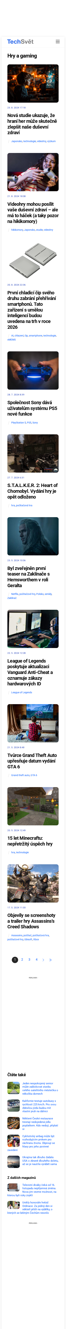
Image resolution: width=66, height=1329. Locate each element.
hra (13, 505)
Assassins (16, 935)
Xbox (36, 939)
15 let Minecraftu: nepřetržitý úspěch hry (29, 841)
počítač (27, 935)
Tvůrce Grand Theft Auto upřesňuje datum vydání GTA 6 (32, 761)
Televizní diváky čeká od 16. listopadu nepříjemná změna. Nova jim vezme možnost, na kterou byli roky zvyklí (31, 1190)
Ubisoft (28, 939)
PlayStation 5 (18, 422)
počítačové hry (27, 594)
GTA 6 (34, 775)
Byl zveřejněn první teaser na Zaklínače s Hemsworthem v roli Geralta (28, 577)
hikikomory (17, 229)
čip (26, 335)
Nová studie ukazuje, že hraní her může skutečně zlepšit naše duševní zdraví (32, 124)
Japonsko (16, 141)
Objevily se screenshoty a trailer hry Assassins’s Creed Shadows (31, 921)
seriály (48, 594)
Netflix (14, 594)
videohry (41, 141)
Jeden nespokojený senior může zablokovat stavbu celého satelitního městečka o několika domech (40, 1088)
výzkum (51, 141)
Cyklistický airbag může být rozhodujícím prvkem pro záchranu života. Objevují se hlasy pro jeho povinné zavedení (31, 1143)
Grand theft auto (20, 775)
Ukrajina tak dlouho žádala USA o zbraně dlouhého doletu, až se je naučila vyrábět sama (40, 1161)
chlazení (19, 335)
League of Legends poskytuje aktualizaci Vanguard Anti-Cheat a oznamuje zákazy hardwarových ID (30, 672)
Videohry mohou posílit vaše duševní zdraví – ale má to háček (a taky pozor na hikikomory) (33, 212)
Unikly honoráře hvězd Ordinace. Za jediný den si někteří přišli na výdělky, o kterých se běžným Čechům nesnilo (29, 1207)
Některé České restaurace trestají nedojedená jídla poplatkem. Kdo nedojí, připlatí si (40, 1123)
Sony (35, 422)
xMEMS (11, 339)
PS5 (29, 422)
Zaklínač (12, 598)
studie (39, 229)
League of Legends (21, 692)
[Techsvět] (20, 41)
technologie (29, 141)
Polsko (40, 594)
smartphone (35, 335)
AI (12, 335)
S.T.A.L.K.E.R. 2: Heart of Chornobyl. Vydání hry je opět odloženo (32, 491)
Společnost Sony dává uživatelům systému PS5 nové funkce (32, 408)
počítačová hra (24, 505)
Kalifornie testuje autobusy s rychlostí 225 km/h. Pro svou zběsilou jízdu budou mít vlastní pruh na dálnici (39, 1106)
